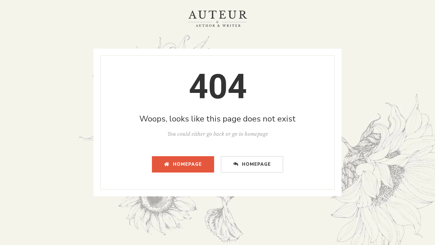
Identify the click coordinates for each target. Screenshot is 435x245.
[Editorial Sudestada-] (217, 18)
